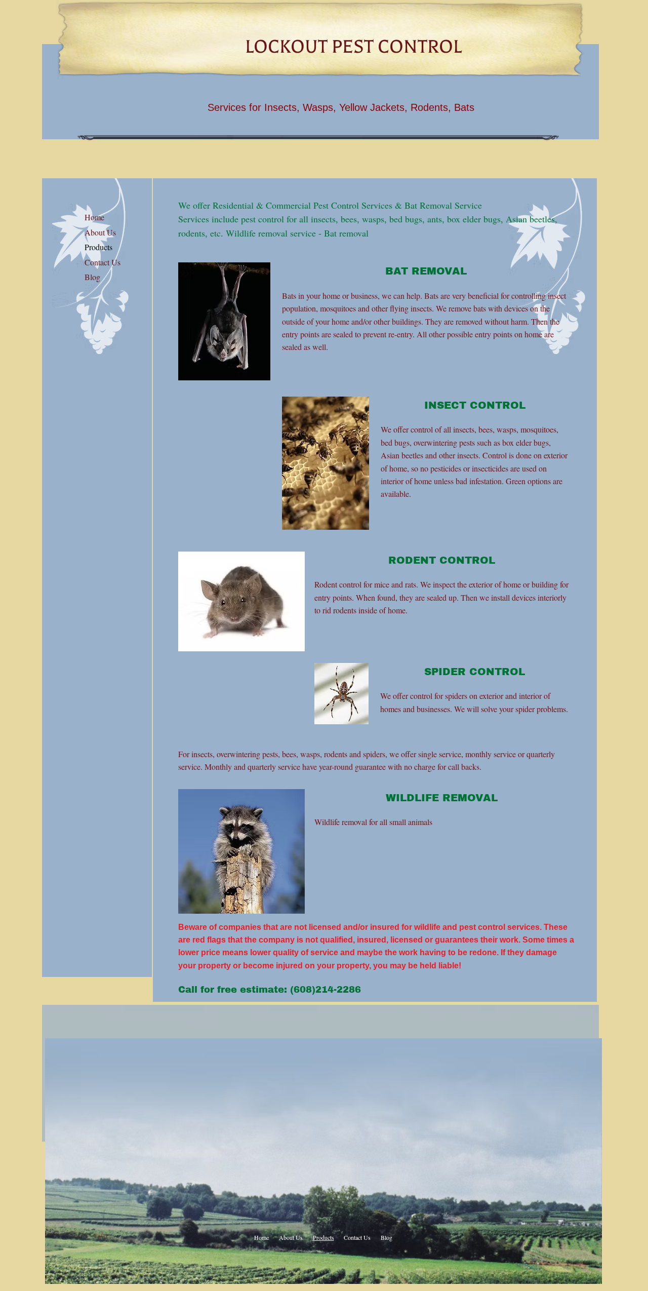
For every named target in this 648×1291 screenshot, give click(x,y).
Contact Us (102, 262)
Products (98, 247)
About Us (100, 232)
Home (94, 217)
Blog (92, 276)
